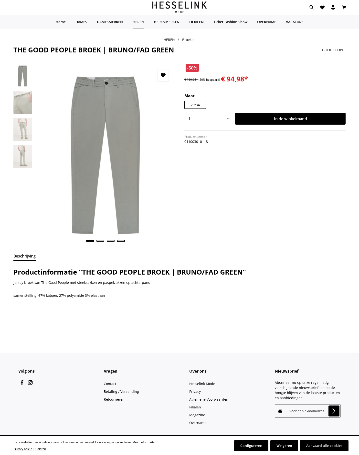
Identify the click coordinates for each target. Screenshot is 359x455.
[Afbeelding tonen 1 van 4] (90, 241)
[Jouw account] (333, 7)
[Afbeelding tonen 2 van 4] (100, 241)
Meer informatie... (144, 442)
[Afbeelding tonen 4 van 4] (121, 241)
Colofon (40, 449)
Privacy (195, 391)
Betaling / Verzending (121, 391)
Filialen (195, 407)
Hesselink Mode (202, 383)
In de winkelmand (290, 118)
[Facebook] (22, 384)
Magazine (197, 415)
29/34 (195, 104)
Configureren (251, 445)
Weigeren (284, 445)
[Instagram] (30, 384)
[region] (94, 155)
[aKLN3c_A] (105, 155)
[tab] (24, 256)
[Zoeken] (312, 7)
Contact (110, 383)
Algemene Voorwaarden (208, 399)
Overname (197, 422)
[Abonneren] (333, 411)
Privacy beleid (22, 449)
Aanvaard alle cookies (324, 445)
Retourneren (114, 399)
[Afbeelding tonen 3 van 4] (111, 241)
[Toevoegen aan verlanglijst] (163, 75)
